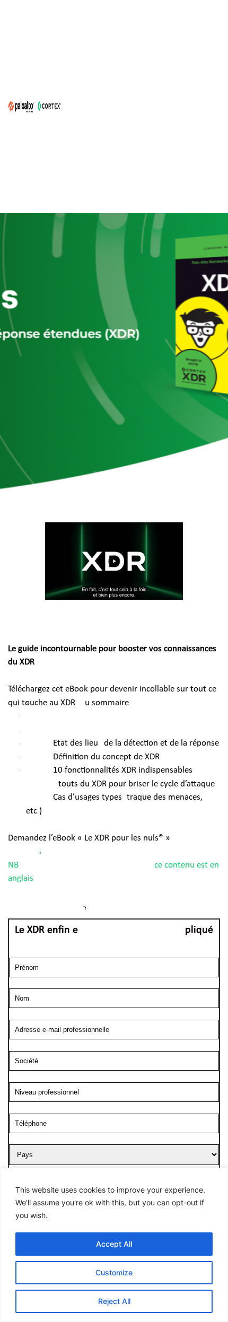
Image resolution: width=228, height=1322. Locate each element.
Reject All (114, 1301)
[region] (114, 1245)
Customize (114, 1272)
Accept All (114, 1243)
